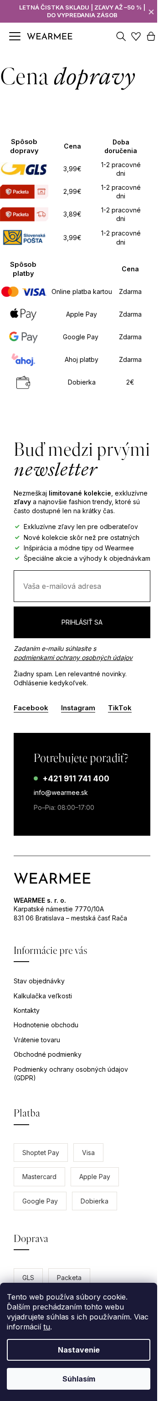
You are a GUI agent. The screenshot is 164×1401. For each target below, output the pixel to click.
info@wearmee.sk (61, 792)
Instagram (78, 707)
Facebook (31, 707)
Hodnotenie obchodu (46, 1025)
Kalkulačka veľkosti (43, 996)
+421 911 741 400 (75, 778)
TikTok (120, 707)
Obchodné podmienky (48, 1054)
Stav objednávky (39, 981)
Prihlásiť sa (82, 622)
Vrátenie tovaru (37, 1040)
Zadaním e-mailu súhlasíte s (73, 653)
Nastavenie (79, 1349)
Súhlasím (78, 1378)
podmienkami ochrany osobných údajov (73, 657)
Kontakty (27, 1010)
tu (46, 1326)
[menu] (14, 36)
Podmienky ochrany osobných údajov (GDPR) (71, 1073)
